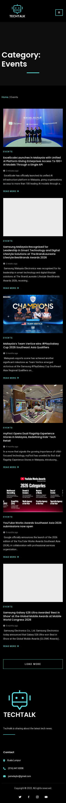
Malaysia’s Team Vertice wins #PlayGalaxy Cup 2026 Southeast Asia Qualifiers (31, 345)
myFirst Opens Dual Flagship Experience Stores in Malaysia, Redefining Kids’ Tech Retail (29, 437)
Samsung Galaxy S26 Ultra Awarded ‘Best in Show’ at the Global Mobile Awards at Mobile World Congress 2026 (32, 616)
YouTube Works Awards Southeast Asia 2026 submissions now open (32, 524)
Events (8, 151)
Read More (9, 191)
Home (5, 97)
